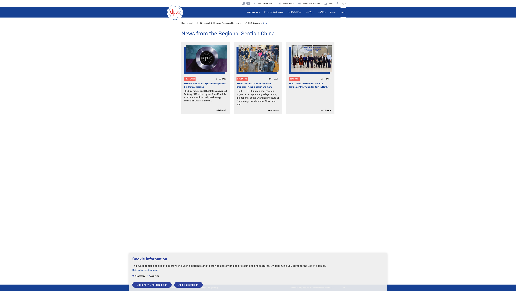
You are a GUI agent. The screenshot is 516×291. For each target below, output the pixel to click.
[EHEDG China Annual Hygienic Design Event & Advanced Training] (204, 60)
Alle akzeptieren (188, 284)
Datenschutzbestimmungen (145, 270)
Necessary (140, 276)
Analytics (154, 276)
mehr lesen (220, 110)
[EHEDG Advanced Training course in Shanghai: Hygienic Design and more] (256, 60)
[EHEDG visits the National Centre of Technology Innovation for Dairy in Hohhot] (309, 60)
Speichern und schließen (152, 284)
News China (190, 78)
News (265, 23)
